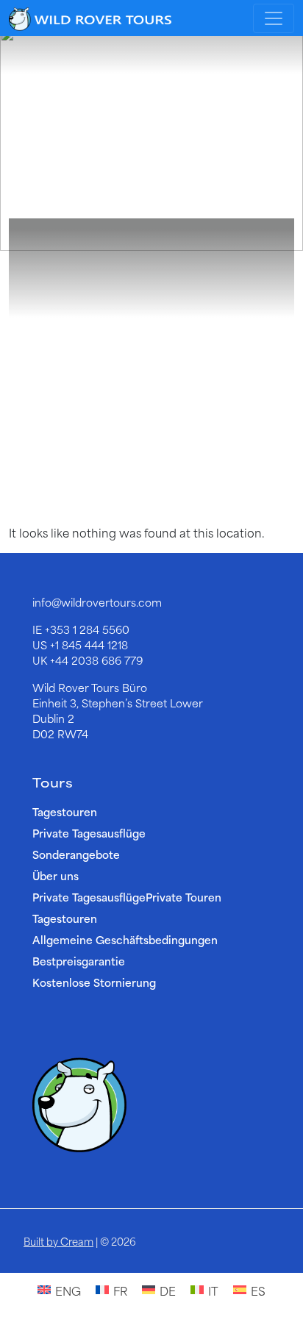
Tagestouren (64, 811)
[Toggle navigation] (273, 18)
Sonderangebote (76, 854)
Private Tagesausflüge (89, 832)
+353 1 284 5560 (87, 629)
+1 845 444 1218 (89, 644)
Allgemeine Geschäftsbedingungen (125, 939)
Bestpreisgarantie (78, 960)
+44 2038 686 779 (96, 659)
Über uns (55, 875)
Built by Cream (58, 1241)
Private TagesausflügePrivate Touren (126, 896)
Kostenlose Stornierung (94, 982)
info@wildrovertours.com (97, 601)
